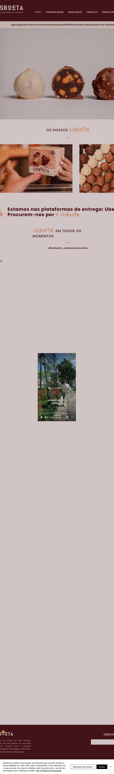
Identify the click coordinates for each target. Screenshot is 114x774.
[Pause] (41, 417)
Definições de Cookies (82, 766)
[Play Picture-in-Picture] (67, 417)
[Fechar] (110, 767)
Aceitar (102, 766)
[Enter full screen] (72, 417)
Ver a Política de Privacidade (48, 770)
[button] (57, 415)
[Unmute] (46, 417)
